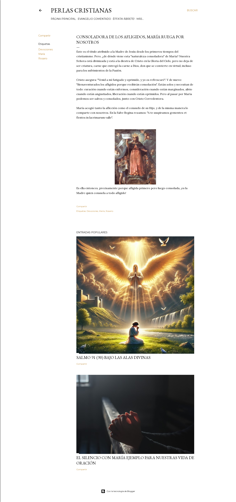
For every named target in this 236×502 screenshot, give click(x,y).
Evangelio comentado (94, 18)
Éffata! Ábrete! (124, 18)
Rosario (42, 58)
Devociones (45, 49)
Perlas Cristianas (81, 10)
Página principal (63, 18)
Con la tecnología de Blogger (121, 491)
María (41, 54)
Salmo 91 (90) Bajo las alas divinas (113, 357)
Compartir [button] (44, 35)
